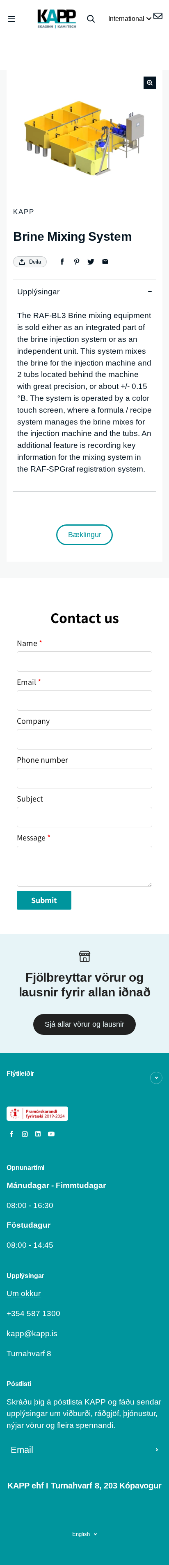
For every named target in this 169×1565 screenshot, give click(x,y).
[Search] (91, 19)
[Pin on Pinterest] (76, 262)
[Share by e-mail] (105, 262)
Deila (35, 262)
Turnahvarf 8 (29, 1353)
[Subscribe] (157, 1450)
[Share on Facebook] (62, 262)
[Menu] (11, 19)
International (127, 18)
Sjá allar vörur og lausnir (84, 1024)
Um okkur (24, 1293)
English (81, 1534)
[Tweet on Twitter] (91, 262)
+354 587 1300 (33, 1313)
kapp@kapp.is (32, 1333)
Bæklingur (84, 535)
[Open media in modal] (150, 83)
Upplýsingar (38, 291)
